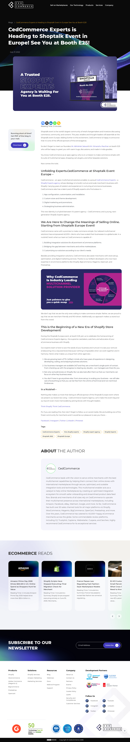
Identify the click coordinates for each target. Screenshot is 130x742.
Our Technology (76, 5)
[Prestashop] (93, 685)
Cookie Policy (71, 691)
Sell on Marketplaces (59, 5)
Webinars (50, 678)
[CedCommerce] (20, 5)
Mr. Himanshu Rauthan (99, 146)
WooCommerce (14, 678)
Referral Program (53, 685)
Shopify (11, 675)
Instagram (54, 421)
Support (50, 688)
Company (109, 5)
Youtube (111, 701)
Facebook (45, 421)
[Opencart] (93, 677)
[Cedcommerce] (109, 727)
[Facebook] (43, 123)
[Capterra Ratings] (16, 728)
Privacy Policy (71, 688)
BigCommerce (13, 687)
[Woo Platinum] (110, 676)
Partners (69, 681)
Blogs (10, 22)
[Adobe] (110, 685)
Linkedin (111, 706)
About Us (69, 675)
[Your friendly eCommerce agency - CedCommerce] (81, 289)
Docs (49, 681)
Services (99, 5)
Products (89, 5)
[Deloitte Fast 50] (35, 728)
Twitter (63, 421)
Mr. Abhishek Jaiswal (79, 146)
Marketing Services (35, 681)
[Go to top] (124, 730)
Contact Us (70, 678)
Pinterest (79, 421)
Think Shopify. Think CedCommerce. (55, 406)
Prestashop (12, 690)
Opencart (11, 693)
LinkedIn (70, 421)
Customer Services (73, 703)
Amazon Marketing (35, 678)
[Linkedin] (51, 123)
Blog (48, 675)
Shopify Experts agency (50, 183)
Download (17, 145)
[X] (47, 123)
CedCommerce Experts (106, 180)
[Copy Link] (59, 123)
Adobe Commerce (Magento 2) (15, 682)
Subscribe (109, 645)
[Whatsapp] (55, 123)
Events (68, 685)
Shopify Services (34, 675)
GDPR (68, 695)
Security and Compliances (71, 699)
